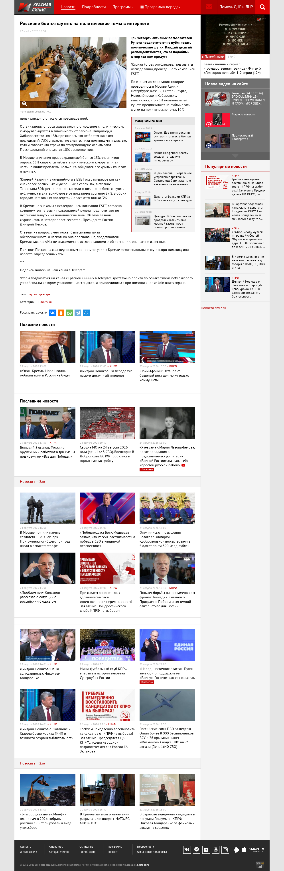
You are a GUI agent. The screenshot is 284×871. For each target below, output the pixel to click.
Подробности (94, 7)
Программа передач (163, 7)
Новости (68, 7)
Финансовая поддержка (152, 852)
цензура (44, 294)
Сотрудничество (59, 852)
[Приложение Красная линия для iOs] (244, 850)
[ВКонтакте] (52, 313)
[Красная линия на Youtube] (215, 850)
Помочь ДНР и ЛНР (236, 7)
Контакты (26, 846)
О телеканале (28, 852)
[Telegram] (78, 313)
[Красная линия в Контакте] (187, 850)
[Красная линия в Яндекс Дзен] (206, 850)
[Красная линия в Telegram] (196, 850)
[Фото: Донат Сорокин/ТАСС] (73, 72)
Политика (45, 302)
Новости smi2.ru (32, 482)
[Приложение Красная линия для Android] (236, 850)
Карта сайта (143, 864)
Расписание (86, 846)
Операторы (56, 846)
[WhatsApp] (69, 313)
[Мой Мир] (86, 313)
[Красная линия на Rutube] (225, 850)
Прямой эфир (87, 852)
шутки (33, 294)
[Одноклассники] (61, 313)
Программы (122, 7)
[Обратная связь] (209, 7)
